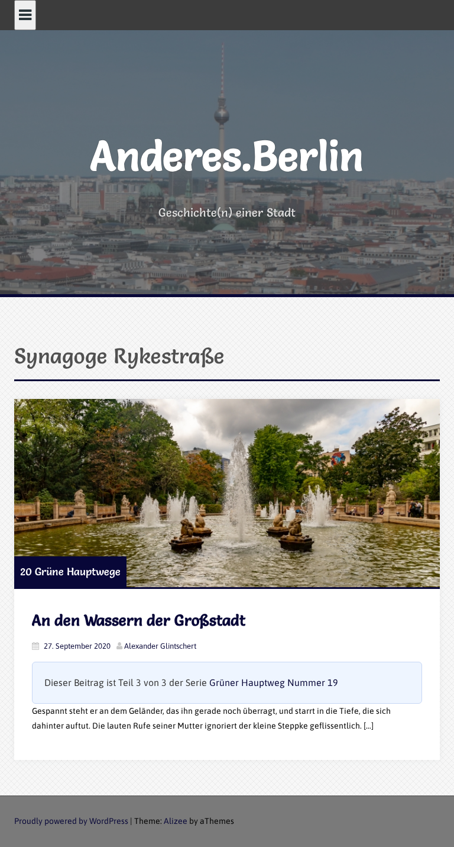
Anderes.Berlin (227, 155)
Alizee (175, 821)
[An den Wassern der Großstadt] (227, 493)
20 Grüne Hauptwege (70, 571)
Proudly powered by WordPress (71, 821)
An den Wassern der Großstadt (138, 620)
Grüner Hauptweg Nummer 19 (273, 682)
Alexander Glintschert (160, 646)
